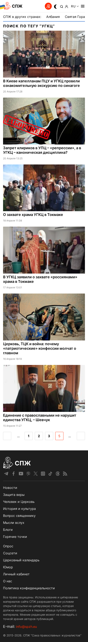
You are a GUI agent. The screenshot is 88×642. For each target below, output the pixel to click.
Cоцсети (10, 553)
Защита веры (14, 495)
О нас (7, 581)
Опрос (8, 546)
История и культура (19, 509)
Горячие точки (15, 537)
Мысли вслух (13, 523)
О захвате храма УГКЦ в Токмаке (33, 214)
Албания (53, 17)
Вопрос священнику (19, 516)
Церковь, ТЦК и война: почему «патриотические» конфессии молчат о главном (39, 348)
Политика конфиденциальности (29, 588)
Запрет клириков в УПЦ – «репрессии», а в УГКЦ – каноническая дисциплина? (42, 150)
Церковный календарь (21, 560)
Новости (10, 488)
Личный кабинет (16, 574)
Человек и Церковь (19, 502)
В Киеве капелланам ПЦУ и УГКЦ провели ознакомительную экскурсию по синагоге (41, 83)
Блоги (8, 530)
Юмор (8, 567)
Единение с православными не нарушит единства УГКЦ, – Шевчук (39, 417)
